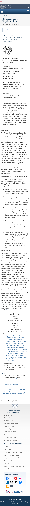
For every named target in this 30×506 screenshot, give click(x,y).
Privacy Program (19, 466)
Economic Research (10, 431)
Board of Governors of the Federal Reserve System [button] (14, 7)
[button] (2, 6)
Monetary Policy (8, 420)
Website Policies (9, 466)
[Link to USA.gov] (9, 491)
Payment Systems (9, 429)
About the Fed (8, 415)
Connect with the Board (11, 440)
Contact (6, 446)
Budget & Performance (10, 458)
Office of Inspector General (11, 455)
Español (6, 463)
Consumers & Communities (12, 437)
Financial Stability (9, 426)
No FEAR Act (8, 460)
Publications (7, 449)
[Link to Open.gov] (19, 491)
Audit (19, 458)
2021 (5, 15)
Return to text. (13, 378)
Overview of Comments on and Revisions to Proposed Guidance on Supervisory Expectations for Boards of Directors (14, 392)
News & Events (8, 418)
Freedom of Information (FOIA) (13, 452)
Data (5, 434)
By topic (6, 30)
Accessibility (7, 469)
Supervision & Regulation (11, 423)
